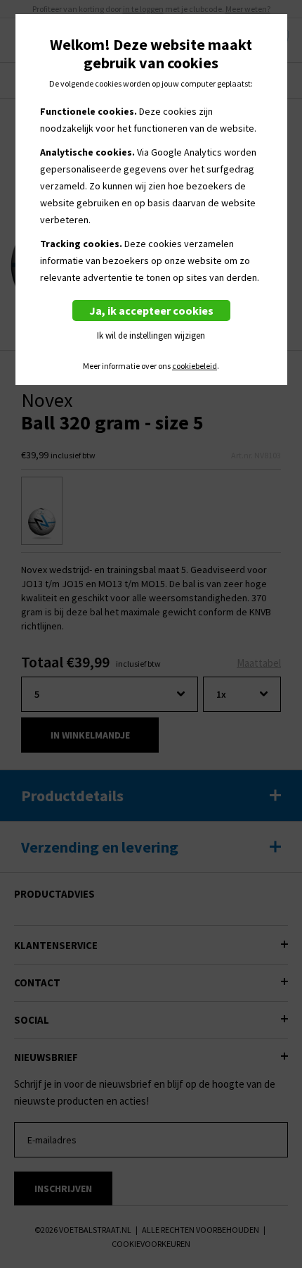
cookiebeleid (194, 366)
